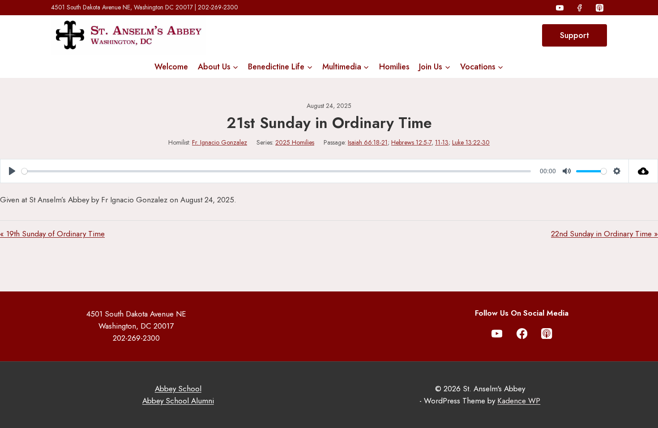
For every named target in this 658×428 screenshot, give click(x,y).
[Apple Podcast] (599, 7)
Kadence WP (518, 400)
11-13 (442, 142)
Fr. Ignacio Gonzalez (219, 142)
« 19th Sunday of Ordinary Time (52, 233)
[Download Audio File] (643, 171)
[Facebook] (579, 7)
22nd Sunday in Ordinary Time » (604, 233)
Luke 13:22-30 (471, 142)
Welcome (171, 67)
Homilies (394, 67)
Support (574, 35)
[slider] (276, 171)
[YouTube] (560, 7)
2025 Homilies (294, 142)
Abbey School (178, 388)
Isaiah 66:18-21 (368, 142)
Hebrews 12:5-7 (411, 142)
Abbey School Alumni (178, 400)
